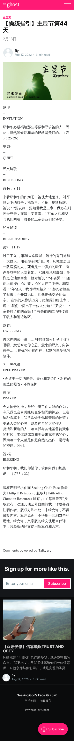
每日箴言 (45, 700)
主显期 (7, 17)
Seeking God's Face (31, 695)
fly (17, 51)
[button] (67, 4)
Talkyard (45, 550)
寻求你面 (30, 700)
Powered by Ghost (37, 709)
